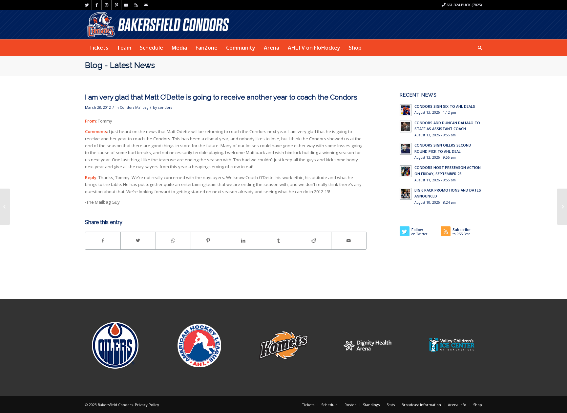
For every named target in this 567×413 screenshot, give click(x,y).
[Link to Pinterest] (116, 5)
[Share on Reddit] (313, 240)
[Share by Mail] (348, 240)
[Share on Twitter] (138, 240)
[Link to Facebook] (96, 5)
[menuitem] (99, 47)
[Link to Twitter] (87, 5)
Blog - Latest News (120, 65)
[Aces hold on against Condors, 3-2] (562, 207)
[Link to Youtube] (126, 5)
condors (165, 107)
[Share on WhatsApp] (173, 240)
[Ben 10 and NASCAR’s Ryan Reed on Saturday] (5, 207)
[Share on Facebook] (102, 240)
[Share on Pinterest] (208, 240)
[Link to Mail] (146, 5)
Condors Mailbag (134, 107)
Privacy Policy (147, 404)
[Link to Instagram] (106, 5)
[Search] (477, 47)
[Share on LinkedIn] (243, 240)
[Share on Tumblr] (278, 240)
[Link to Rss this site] (136, 5)
